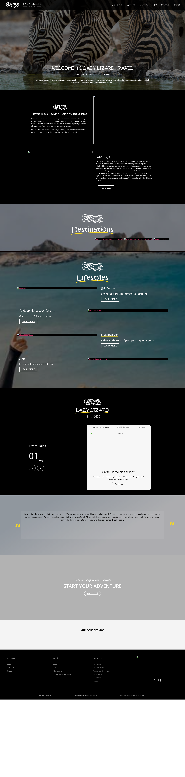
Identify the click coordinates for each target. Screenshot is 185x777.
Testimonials (165, 5)
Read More (119, 484)
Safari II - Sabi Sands (123, 427)
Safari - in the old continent (100, 427)
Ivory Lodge (141, 427)
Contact (177, 5)
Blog (155, 5)
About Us (144, 5)
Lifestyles (131, 5)
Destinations (117, 5)
